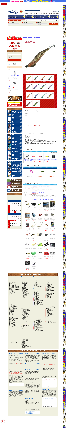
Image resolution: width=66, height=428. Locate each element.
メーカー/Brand (30, 37)
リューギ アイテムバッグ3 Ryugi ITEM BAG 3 (33, 208)
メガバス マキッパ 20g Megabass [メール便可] (27, 248)
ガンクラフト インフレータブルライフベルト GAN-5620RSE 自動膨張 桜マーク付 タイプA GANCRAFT (46, 208)
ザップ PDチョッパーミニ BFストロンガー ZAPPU (40, 219)
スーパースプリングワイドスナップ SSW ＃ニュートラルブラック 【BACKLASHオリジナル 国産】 (46, 239)
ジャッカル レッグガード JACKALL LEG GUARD (46, 248)
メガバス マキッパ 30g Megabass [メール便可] (52, 238)
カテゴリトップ (25, 37)
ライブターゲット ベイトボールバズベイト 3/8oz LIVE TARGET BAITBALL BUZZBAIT (27, 267)
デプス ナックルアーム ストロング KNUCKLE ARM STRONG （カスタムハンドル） (40, 257)
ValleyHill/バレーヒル (37, 37)
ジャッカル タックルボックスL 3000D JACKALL (46, 257)
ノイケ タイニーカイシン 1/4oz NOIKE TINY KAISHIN (27, 257)
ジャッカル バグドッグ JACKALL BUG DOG (52, 248)
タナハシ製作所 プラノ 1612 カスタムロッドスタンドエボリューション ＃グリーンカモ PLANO (52, 219)
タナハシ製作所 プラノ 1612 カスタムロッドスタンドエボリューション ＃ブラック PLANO (27, 229)
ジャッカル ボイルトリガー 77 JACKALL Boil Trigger (40, 208)
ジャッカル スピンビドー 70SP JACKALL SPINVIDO (27, 238)
